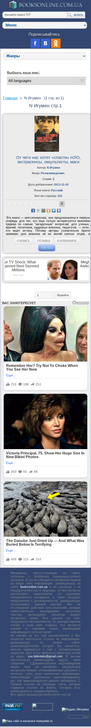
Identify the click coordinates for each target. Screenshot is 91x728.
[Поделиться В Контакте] (59, 210)
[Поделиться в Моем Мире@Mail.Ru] (43, 210)
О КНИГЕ (23, 241)
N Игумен (53, 167)
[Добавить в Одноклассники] (48, 210)
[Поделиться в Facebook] (33, 210)
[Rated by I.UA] (42, 709)
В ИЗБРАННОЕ (67, 241)
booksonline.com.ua (33, 587)
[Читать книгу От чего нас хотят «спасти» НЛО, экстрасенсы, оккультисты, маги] (47, 150)
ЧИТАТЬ (46, 247)
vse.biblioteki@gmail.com (45, 656)
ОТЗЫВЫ (43, 241)
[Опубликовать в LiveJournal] (38, 210)
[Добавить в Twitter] (54, 210)
